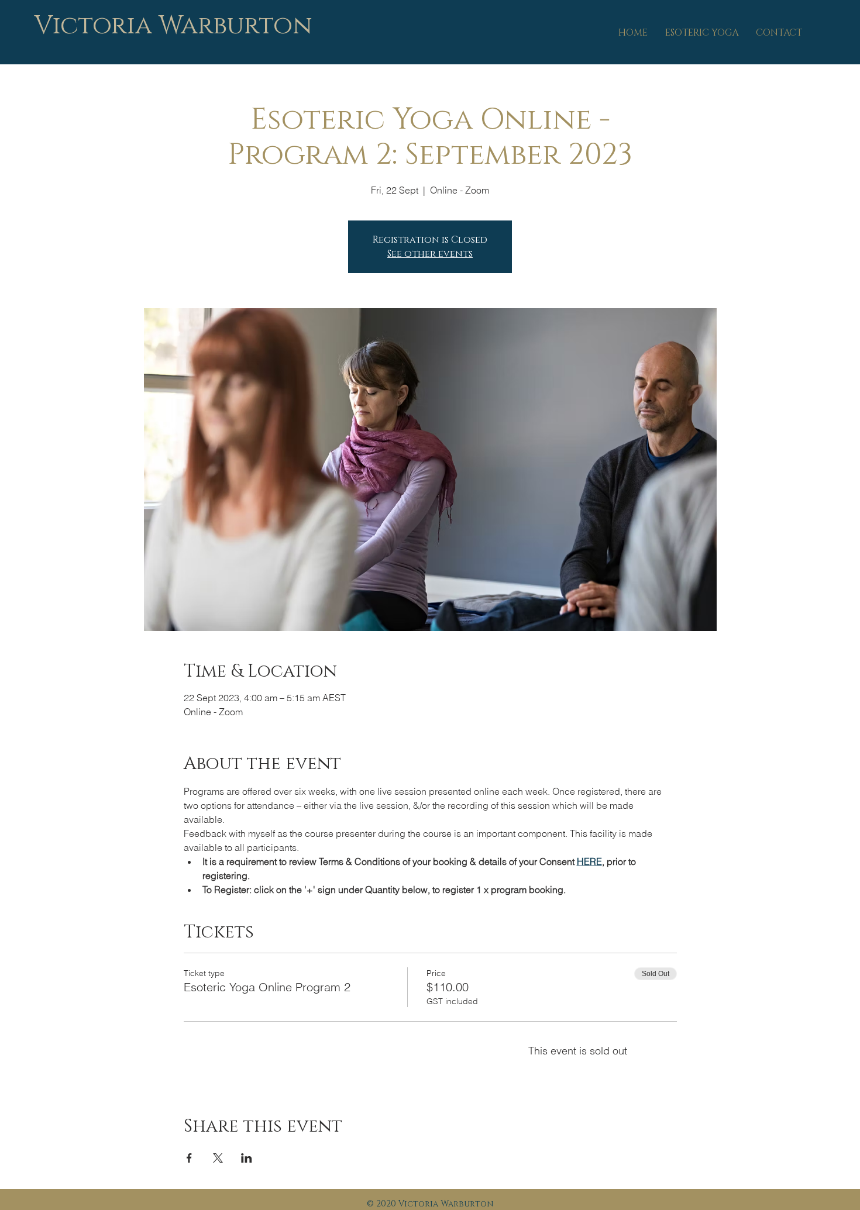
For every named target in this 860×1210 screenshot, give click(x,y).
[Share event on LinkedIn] (246, 1158)
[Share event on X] (217, 1158)
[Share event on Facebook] (189, 1158)
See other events (430, 253)
